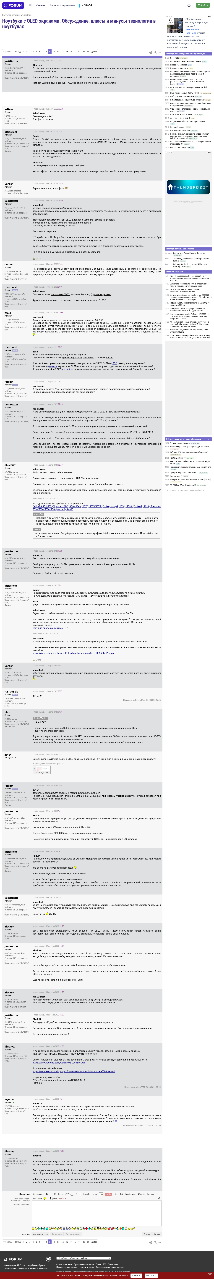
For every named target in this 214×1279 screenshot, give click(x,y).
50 (88, 51)
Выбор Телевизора (178, 65)
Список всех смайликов (20, 1200)
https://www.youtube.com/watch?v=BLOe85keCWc (59, 1062)
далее (94, 51)
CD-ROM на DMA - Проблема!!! (183, 485)
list (121, 1194)
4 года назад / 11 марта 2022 (47, 347)
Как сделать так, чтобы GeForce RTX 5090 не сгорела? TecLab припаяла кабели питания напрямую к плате (189, 316)
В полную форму (152, 1234)
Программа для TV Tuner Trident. (184, 473)
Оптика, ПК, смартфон (180, 147)
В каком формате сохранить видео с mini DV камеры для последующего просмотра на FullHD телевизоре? (189, 136)
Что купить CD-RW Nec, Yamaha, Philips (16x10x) (190, 479)
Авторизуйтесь (40, 1234)
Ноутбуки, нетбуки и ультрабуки (16, 14)
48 (79, 51)
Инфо (148, 61)
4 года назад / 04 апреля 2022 (48, 1046)
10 (54, 51)
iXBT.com (61, 1271)
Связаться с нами (64, 1264)
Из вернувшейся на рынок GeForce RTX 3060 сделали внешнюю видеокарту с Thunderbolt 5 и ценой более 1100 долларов (190, 297)
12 (62, 51)
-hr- (148, 1194)
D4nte (38, 660)
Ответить (156, 61)
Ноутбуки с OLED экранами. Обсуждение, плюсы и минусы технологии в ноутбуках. (79, 23)
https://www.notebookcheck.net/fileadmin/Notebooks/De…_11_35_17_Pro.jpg (73, 653)
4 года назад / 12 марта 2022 (48, 404)
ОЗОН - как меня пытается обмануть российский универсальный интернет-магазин (187, 81)
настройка (67, 369)
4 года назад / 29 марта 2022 (47, 754)
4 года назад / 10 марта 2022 (47, 287)
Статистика (113, 1264)
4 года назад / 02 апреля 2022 (48, 926)
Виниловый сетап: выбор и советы (185, 61)
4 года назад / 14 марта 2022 (47, 585)
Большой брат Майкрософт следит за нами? (189, 447)
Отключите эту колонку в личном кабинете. (186, 490)
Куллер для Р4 (176, 476)
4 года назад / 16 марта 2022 (47, 712)
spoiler (87, 1194)
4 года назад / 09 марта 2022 (47, 132)
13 (67, 51)
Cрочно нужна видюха (180, 443)
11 (58, 51)
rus (152, 1194)
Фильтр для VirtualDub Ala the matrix (189, 253)
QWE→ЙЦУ (37, 1198)
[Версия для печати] (151, 52)
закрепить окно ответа (21, 1205)
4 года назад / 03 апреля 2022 (48, 992)
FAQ (104, 1264)
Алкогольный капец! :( (180, 118)
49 (84, 51)
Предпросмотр (73, 1234)
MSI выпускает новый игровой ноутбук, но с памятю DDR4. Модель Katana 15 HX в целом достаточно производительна (189, 324)
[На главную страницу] (13, 5)
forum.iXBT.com (116, 1271)
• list (115, 1194)
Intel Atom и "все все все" (181, 114)
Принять (136, 1275)
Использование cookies (66, 1267)
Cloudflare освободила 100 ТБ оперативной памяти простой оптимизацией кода (189, 285)
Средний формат (177, 127)
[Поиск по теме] (155, 52)
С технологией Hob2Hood (192, 30)
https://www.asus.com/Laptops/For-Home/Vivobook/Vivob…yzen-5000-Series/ (74, 1071)
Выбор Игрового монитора (182, 96)
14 (71, 51)
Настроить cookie (86, 1267)
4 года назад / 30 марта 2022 (47, 851)
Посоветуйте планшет (180, 130)
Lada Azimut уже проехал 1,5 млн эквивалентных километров (184, 290)
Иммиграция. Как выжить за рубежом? (187, 100)
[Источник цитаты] (59, 71)
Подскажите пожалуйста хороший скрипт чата (190, 467)
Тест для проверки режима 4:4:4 (50, 628)
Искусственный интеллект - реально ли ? (188, 121)
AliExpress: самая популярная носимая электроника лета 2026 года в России (187, 309)
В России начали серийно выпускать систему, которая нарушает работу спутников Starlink (190, 336)
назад (18, 51)
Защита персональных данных (110, 1267)
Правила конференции (84, 1264)
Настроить (151, 1275)
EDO (114, 363)
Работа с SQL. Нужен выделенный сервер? (189, 452)
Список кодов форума (21, 1198)
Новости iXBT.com (174, 272)
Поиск (98, 1264)
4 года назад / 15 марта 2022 (47, 691)
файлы (54, 1198)
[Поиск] (189, 5)
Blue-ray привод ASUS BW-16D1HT (185, 93)
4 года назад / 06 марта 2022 (48, 61)
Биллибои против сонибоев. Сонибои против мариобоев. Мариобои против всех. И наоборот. (190, 74)
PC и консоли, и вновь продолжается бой (188, 87)
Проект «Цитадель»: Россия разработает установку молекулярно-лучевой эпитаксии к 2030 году (190, 278)
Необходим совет (177, 458)
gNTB (38, 258)
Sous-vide (174, 58)
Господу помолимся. (179, 68)
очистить (62, 1198)
